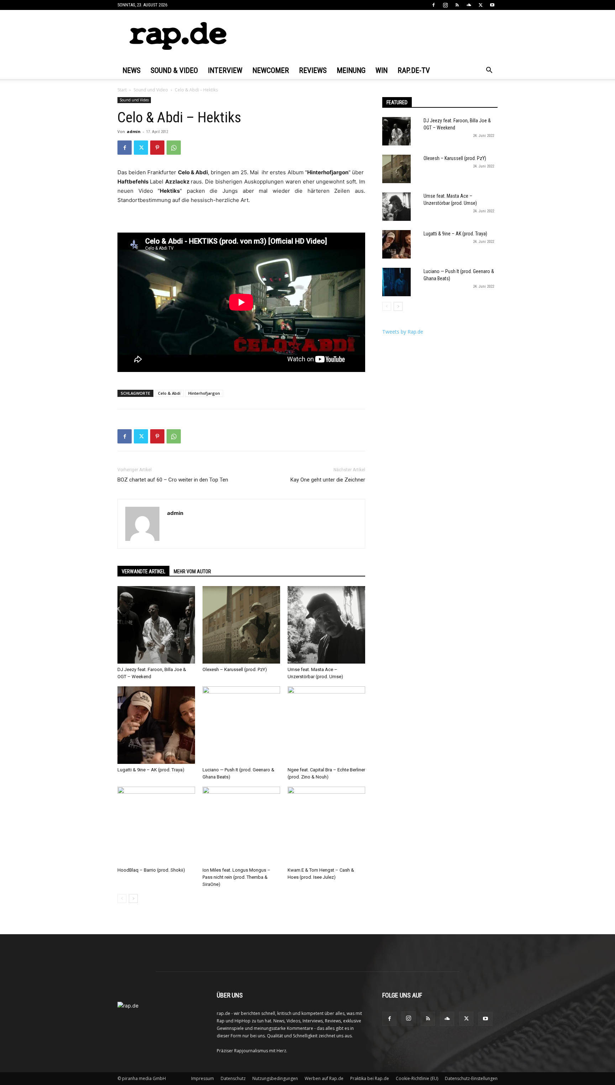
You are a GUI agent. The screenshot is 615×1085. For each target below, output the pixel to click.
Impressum (202, 1078)
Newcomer (270, 70)
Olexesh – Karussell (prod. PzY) (235, 669)
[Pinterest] (157, 147)
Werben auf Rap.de (324, 1078)
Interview (225, 70)
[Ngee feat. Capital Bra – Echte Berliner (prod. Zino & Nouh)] (326, 725)
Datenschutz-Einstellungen (471, 1078)
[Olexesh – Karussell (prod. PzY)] (241, 625)
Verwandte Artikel (143, 571)
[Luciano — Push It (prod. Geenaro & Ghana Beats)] (241, 725)
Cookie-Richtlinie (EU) (417, 1078)
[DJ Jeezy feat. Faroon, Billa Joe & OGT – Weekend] (156, 625)
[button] (489, 71)
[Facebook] (433, 5)
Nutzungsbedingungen (275, 1078)
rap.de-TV (414, 70)
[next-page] (133, 898)
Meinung (351, 70)
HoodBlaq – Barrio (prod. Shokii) (151, 870)
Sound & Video (174, 70)
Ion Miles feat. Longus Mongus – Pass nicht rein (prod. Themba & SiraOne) (236, 877)
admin (134, 131)
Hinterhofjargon (204, 393)
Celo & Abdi (169, 393)
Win (381, 70)
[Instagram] (445, 5)
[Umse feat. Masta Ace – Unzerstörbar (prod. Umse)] (326, 625)
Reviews (313, 70)
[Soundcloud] (468, 5)
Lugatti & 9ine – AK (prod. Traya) (150, 769)
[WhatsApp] (174, 147)
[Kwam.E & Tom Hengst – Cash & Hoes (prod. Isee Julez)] (326, 825)
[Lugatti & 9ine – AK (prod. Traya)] (156, 725)
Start (122, 90)
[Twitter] (480, 5)
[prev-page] (121, 898)
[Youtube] (492, 5)
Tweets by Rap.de (402, 331)
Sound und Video (150, 90)
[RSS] (457, 5)
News (131, 70)
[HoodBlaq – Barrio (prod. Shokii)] (156, 825)
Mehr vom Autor (192, 571)
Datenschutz (233, 1078)
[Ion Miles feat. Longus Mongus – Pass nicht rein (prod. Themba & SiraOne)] (241, 825)
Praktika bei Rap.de (369, 1078)
